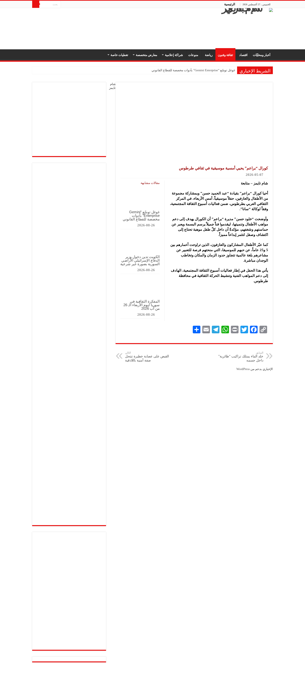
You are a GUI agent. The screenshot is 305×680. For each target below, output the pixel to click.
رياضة (208, 55)
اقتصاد (243, 55)
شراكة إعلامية (174, 55)
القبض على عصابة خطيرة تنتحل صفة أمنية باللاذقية (147, 356)
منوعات (193, 55)
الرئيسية (229, 4)
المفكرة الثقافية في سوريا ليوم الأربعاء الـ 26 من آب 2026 (141, 304)
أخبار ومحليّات (261, 55)
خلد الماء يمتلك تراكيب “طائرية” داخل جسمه (240, 356)
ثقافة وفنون (225, 55)
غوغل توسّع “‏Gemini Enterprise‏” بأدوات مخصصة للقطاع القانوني (193, 70)
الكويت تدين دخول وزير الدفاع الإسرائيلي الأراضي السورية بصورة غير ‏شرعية (140, 260)
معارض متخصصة (146, 55)
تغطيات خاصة (119, 55)
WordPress (243, 369)
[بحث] (35, 4)
